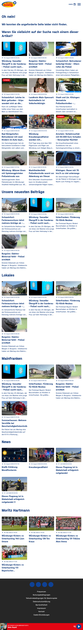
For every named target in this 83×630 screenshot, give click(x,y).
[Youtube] (44, 584)
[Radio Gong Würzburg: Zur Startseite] (9, 4)
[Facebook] (32, 584)
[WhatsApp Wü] (50, 584)
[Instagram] (38, 584)
